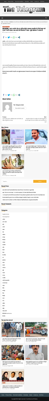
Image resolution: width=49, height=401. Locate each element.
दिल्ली (3, 249)
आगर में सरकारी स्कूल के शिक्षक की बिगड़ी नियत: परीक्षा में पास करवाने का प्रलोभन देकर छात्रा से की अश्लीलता (12, 172)
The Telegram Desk (7, 150)
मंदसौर (3, 265)
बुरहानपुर (3, 260)
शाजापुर (3, 290)
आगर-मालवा (4, 142)
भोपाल (3, 262)
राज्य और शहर (7, 26)
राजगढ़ (3, 275)
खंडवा (3, 229)
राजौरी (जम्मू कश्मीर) (5, 280)
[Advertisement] (24, 55)
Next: (36, 119)
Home (5, 1)
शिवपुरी (3, 295)
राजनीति (3, 277)
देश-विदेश (4, 254)
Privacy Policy (10, 1)
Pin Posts (42, 1)
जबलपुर (3, 242)
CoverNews (28, 398)
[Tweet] (10, 37)
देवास (3, 252)
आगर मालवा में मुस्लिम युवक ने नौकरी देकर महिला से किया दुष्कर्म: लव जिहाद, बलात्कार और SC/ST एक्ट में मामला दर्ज (36, 147)
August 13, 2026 (10, 365)
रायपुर (3, 285)
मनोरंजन (3, 267)
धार (3, 257)
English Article (5, 214)
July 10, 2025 (36, 150)
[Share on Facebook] (4, 37)
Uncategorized (5, 216)
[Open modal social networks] (19, 37)
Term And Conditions (19, 1)
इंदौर (3, 224)
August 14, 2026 (34, 341)
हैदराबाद (3, 315)
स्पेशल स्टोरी (4, 310)
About (31, 1)
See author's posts (19, 108)
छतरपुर (3, 237)
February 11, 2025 (13, 175)
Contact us (36, 1)
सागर (3, 300)
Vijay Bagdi (28, 341)
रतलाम (3, 272)
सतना (3, 298)
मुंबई (3, 270)
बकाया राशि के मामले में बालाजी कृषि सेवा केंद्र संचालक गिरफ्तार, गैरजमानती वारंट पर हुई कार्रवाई (18, 189)
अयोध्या (3, 219)
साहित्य (3, 303)
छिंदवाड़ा (3, 239)
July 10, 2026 (36, 364)
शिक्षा (3, 293)
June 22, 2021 (14, 32)
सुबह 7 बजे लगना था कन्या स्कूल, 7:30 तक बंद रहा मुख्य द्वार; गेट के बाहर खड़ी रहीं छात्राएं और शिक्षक (19, 192)
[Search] (46, 18)
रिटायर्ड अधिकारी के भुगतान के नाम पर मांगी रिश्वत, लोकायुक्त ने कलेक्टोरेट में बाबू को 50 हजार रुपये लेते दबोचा (20, 197)
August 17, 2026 (13, 341)
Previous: (12, 118)
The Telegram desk (7, 32)
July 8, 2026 (13, 388)
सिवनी (3, 305)
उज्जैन (3, 26)
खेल (3, 232)
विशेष (3, 287)
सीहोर (3, 308)
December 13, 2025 (13, 150)
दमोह (3, 247)
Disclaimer (27, 1)
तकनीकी (3, 244)
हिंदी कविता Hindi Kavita (7, 313)
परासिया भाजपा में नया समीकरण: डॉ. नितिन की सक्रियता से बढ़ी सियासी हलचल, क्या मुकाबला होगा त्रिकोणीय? (20, 199)
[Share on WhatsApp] (15, 37)
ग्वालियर (3, 234)
